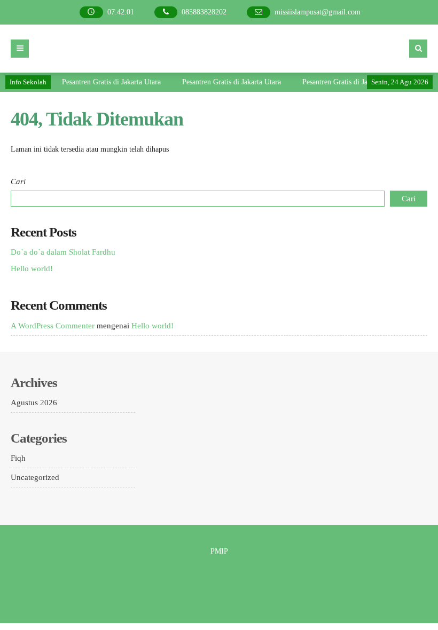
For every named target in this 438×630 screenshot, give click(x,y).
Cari (18, 181)
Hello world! (32, 268)
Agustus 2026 (34, 402)
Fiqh (18, 458)
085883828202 (204, 12)
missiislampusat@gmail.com (318, 12)
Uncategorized (35, 477)
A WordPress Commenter (53, 325)
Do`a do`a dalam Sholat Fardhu (63, 252)
